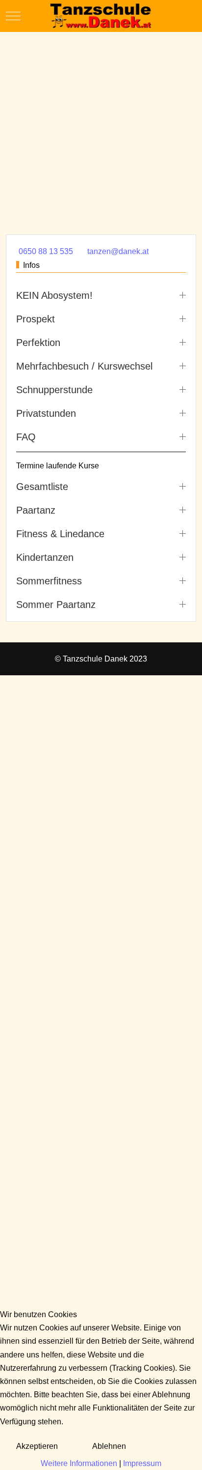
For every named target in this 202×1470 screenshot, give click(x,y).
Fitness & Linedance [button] (60, 533)
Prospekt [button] (35, 319)
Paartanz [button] (35, 510)
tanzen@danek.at (118, 251)
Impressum (142, 1463)
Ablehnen (109, 1446)
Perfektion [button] (38, 342)
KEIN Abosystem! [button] (54, 295)
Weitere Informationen (79, 1463)
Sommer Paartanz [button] (56, 604)
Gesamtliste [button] (42, 486)
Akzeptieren (37, 1446)
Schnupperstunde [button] (54, 389)
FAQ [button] (26, 437)
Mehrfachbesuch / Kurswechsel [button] (84, 366)
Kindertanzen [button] (45, 557)
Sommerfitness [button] (49, 581)
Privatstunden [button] (46, 413)
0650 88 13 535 (46, 251)
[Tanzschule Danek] (100, 16)
